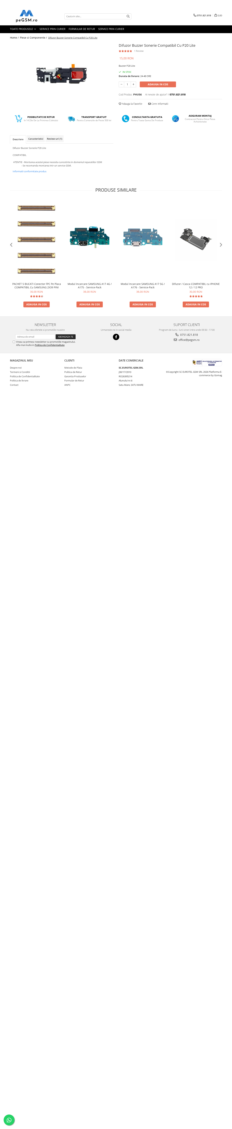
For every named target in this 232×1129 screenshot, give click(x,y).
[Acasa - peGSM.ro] (28, 16)
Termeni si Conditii (20, 372)
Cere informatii (159, 103)
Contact (14, 384)
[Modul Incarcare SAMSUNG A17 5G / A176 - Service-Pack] (142, 239)
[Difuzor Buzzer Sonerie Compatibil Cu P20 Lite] (61, 74)
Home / (14, 37)
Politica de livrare (19, 380)
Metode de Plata (73, 367)
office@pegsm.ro (189, 340)
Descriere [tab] (18, 139)
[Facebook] (116, 337)
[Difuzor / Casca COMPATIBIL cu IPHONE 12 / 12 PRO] (196, 239)
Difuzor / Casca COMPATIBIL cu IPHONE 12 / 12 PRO (196, 285)
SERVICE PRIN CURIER (52, 29)
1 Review (139, 51)
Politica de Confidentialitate (50, 345)
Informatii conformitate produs (29, 171)
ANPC (67, 384)
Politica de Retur (73, 372)
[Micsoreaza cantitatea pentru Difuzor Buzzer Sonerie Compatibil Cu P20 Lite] (121, 84)
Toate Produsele (22, 29)
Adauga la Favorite (131, 103)
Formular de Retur (82, 29)
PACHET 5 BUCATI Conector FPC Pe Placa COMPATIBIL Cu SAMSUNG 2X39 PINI (36, 285)
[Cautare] (128, 16)
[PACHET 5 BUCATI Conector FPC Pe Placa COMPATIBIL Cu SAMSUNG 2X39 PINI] (36, 239)
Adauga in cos (158, 84)
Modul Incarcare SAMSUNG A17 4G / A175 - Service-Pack (90, 285)
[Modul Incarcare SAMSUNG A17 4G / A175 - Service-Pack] (89, 239)
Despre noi (16, 367)
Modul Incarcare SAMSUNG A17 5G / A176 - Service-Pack (143, 285)
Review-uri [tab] (54, 138)
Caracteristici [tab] (35, 138)
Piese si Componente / (34, 37)
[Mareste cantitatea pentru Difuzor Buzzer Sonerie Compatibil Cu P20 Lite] (133, 84)
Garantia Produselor (75, 376)
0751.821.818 (188, 334)
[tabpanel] (61, 74)
